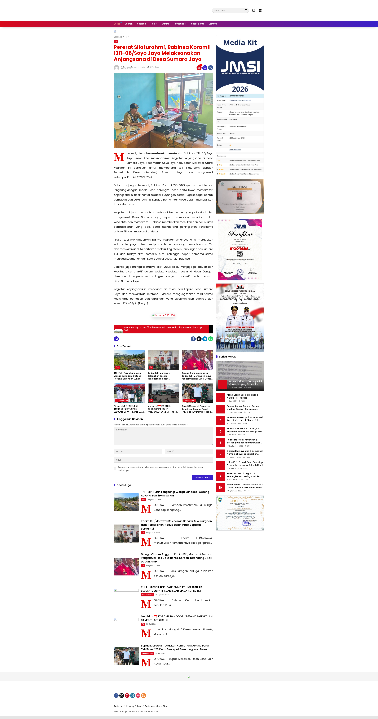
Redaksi (118, 706)
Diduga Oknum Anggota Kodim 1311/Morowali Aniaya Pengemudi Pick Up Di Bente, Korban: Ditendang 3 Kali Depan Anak (197, 376)
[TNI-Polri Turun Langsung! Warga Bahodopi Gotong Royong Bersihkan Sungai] (129, 360)
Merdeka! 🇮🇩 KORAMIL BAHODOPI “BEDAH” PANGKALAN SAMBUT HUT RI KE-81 (162, 409)
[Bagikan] (210, 67)
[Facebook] (193, 338)
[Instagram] (138, 695)
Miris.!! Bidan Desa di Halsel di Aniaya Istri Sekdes (242, 396)
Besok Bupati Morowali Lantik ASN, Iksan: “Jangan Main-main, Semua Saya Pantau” (245, 486)
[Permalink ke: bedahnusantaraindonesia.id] (117, 67)
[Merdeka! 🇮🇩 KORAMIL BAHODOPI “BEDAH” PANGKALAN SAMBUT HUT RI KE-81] (163, 393)
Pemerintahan (122, 400)
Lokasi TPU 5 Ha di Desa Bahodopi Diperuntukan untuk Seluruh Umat (245, 464)
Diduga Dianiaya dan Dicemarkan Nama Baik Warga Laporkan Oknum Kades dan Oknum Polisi (245, 452)
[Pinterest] (127, 695)
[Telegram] (204, 338)
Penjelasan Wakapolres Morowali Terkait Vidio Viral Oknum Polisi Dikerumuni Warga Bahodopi (245, 419)
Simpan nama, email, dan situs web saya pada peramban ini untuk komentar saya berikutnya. (160, 469)
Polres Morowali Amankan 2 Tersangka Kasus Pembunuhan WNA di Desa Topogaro (243, 441)
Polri (117, 367)
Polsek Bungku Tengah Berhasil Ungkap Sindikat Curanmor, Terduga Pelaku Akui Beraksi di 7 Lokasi (244, 408)
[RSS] (143, 695)
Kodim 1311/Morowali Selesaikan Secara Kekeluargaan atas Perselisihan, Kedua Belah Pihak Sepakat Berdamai (161, 376)
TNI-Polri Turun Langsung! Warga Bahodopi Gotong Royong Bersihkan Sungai (127, 376)
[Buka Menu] (260, 10)
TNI (116, 41)
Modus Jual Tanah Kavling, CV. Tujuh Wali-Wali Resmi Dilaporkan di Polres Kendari (245, 430)
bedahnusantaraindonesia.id (133, 67)
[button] (246, 10)
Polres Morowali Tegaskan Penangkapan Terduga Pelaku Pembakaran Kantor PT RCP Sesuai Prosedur (245, 475)
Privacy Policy (133, 706)
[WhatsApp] (210, 338)
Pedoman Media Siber (156, 706)
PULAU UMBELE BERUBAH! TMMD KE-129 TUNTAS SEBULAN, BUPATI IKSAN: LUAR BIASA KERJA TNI (129, 409)
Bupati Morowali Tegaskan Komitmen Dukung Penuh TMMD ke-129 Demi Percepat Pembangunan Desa (197, 409)
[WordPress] (132, 695)
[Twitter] (199, 338)
